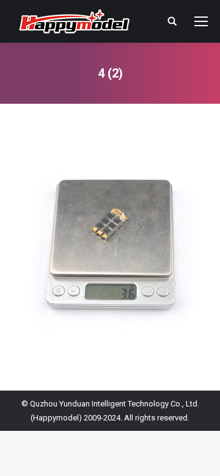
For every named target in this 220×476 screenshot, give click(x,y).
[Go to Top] (200, 456)
